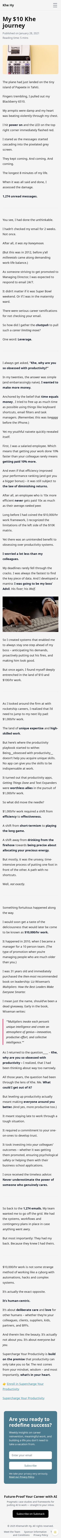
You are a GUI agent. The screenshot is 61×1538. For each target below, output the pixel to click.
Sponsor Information (35, 1531)
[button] (55, 1532)
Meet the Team (12, 1531)
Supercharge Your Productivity (23, 1398)
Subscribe (30, 1465)
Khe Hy (8, 5)
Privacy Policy (41, 1535)
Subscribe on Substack (31, 1514)
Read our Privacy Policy (21, 1476)
